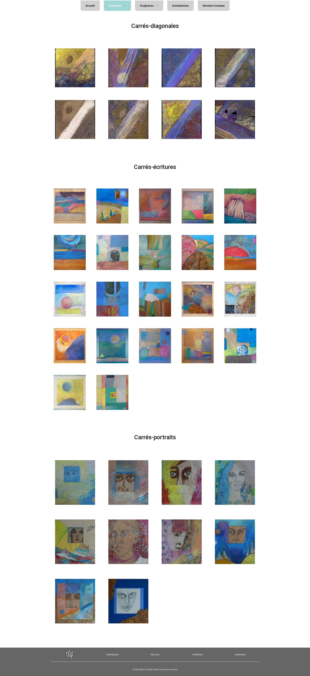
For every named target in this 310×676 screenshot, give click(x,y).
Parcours (155, 654)
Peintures (115, 5)
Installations (180, 5)
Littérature (240, 654)
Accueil (90, 5)
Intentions (197, 654)
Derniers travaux (214, 5)
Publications (112, 654)
